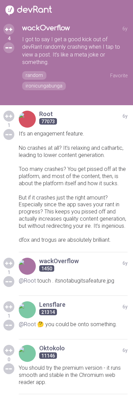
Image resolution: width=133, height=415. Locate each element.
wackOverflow (46, 28)
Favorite (119, 75)
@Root (27, 280)
